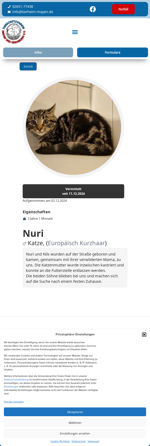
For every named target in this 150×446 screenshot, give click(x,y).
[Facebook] (93, 9)
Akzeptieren (75, 412)
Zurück (28, 66)
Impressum (93, 441)
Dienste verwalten (14, 401)
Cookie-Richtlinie (60, 441)
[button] (144, 335)
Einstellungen (11, 386)
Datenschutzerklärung (16, 379)
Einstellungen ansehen (75, 433)
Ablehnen (75, 423)
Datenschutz (79, 441)
